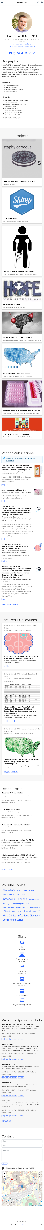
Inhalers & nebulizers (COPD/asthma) (18, 855)
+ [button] (4, 1173)
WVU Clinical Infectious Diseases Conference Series (21, 917)
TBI (40, 911)
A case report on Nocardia (14, 490)
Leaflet (30, 1205)
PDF (3, 484)
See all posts (7, 870)
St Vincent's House (9, 911)
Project (9, 721)
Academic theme (22, 1225)
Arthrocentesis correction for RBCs (18, 840)
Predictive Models (8, 907)
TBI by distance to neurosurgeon (16, 373)
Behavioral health (9, 890)
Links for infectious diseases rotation (19, 181)
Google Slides (13, 1039)
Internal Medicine (34, 899)
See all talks (7, 1121)
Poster (7, 484)
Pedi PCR (29, 904)
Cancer (18, 890)
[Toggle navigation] (2, 2)
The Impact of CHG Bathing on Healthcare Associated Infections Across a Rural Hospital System (17, 467)
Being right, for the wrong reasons (17, 1024)
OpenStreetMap (38, 1205)
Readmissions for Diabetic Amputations (19, 271)
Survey (20, 911)
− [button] (4, 1176)
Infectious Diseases (15, 899)
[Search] (38, 2)
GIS (18, 894)
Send (4, 1163)
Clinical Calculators (9, 803)
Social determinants (33, 907)
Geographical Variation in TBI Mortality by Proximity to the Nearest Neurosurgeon (21, 761)
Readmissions (20, 907)
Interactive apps (10, 218)
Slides (7, 1039)
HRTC (23, 894)
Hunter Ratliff (22, 2)
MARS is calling (8, 1064)
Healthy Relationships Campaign (16, 434)
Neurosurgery (18, 904)
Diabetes (31, 890)
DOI (6, 539)
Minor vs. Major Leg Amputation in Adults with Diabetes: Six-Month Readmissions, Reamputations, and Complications (20, 710)
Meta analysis (7, 904)
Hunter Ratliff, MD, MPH (10, 477)
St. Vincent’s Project (11, 305)
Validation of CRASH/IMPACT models (17, 337)
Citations (21, 1039)
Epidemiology (9, 894)
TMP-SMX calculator (11, 810)
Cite (8, 771)
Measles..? (6, 1083)
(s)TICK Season (8, 1044)
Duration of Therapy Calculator (16, 825)
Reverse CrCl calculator (12, 793)
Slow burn (6, 1101)
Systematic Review (30, 911)
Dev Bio (25, 890)
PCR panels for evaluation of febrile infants (21, 411)
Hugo (29, 1225)
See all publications (9, 604)
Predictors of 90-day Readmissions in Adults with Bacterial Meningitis (15, 546)
